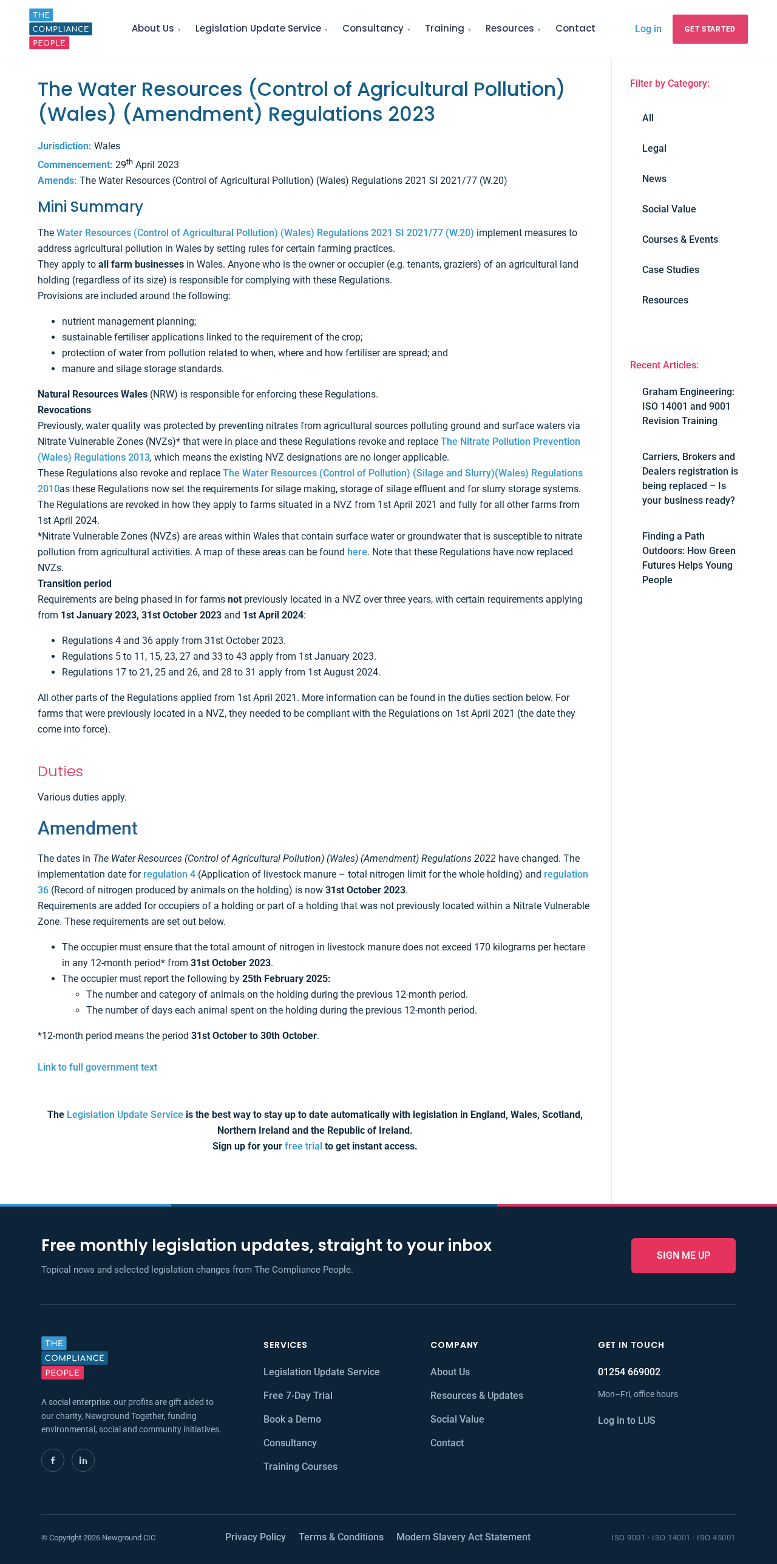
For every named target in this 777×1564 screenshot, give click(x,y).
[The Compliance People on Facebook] (52, 1460)
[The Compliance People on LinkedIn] (83, 1460)
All (648, 118)
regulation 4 (169, 874)
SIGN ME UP (683, 1255)
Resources (510, 28)
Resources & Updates (476, 1395)
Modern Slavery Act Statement (463, 1537)
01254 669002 (629, 1372)
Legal (654, 148)
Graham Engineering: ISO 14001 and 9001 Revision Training (688, 406)
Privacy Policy (255, 1537)
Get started (710, 29)
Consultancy (373, 28)
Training (444, 28)
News (654, 178)
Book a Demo (292, 1419)
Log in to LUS (627, 1420)
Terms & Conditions (341, 1537)
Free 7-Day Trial (298, 1395)
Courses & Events (680, 239)
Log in (648, 28)
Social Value (669, 209)
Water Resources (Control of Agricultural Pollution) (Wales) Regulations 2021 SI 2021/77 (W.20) (265, 233)
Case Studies (670, 270)
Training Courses (300, 1466)
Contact (575, 28)
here (357, 552)
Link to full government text (97, 1067)
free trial (303, 1146)
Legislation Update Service (258, 28)
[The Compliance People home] (60, 29)
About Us (153, 28)
